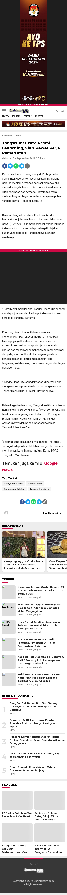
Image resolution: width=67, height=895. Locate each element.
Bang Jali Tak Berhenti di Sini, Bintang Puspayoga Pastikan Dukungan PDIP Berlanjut (34, 706)
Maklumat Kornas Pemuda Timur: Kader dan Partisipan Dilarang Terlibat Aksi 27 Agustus (40, 678)
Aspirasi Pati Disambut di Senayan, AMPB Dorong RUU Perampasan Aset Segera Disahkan (41, 660)
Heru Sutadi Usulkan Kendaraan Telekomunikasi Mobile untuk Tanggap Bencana (39, 625)
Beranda (7, 135)
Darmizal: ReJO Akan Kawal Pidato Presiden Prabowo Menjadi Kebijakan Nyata (33, 723)
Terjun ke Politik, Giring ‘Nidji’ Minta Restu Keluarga (46, 816)
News (17, 135)
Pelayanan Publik (13, 483)
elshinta (6, 158)
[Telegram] (21, 166)
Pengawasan (35, 483)
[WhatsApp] (16, 166)
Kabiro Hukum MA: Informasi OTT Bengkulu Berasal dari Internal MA (49, 850)
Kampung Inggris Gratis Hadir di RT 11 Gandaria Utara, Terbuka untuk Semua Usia (23, 564)
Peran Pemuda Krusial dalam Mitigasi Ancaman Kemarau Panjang (33, 769)
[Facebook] (4, 166)
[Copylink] (27, 166)
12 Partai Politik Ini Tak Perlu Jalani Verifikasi (17, 814)
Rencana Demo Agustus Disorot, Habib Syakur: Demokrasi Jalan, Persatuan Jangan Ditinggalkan (37, 740)
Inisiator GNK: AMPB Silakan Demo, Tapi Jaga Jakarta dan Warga (35, 755)
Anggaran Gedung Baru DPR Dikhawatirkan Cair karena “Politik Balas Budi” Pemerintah (15, 852)
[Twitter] (10, 166)
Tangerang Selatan (14, 489)
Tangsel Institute (39, 489)
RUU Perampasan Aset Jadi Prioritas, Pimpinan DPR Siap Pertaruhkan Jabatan (37, 643)
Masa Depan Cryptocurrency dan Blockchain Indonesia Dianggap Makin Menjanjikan (39, 608)
